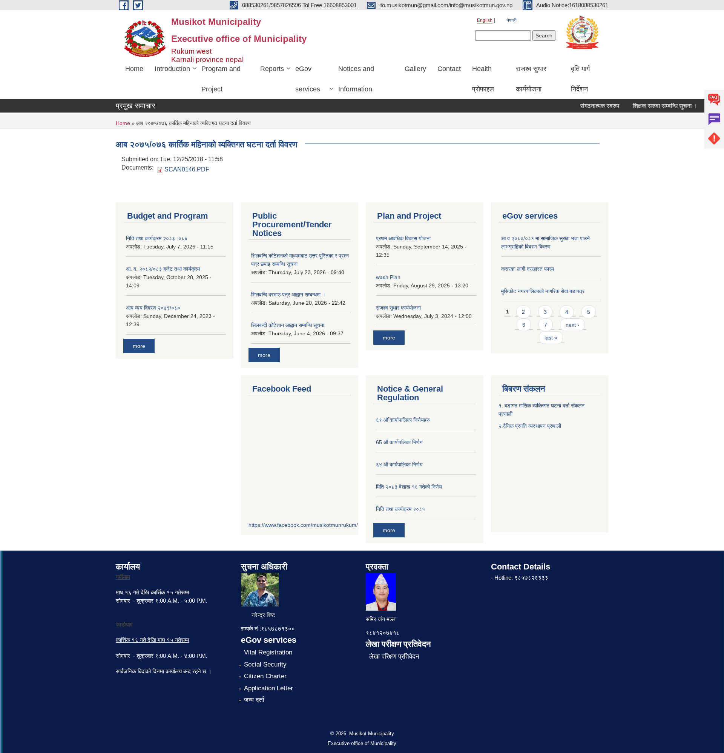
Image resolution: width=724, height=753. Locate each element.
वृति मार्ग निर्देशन (580, 79)
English (484, 20)
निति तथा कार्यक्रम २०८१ (400, 509)
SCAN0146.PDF (186, 169)
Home (134, 69)
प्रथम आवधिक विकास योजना (403, 238)
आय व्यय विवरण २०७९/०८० (153, 308)
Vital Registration (268, 652)
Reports (272, 69)
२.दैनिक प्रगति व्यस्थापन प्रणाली (530, 426)
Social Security (265, 664)
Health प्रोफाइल (483, 79)
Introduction (172, 69)
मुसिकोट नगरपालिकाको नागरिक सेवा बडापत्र (542, 291)
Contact (449, 69)
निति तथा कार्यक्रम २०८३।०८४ (156, 238)
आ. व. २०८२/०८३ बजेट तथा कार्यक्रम (163, 269)
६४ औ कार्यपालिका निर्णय (399, 464)
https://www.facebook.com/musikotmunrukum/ (303, 525)
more (139, 346)
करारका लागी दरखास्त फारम (527, 269)
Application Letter (268, 688)
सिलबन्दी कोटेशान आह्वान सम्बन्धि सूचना (287, 325)
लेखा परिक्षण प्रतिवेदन (394, 656)
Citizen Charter (265, 676)
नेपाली (511, 20)
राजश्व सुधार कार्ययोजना (531, 79)
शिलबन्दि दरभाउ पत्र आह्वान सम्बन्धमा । (288, 295)
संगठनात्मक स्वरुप (592, 106)
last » (551, 338)
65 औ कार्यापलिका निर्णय (399, 442)
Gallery (415, 69)
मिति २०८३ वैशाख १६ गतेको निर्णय (409, 487)
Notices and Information (356, 79)
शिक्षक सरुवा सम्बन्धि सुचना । (657, 106)
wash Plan (388, 277)
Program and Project (221, 79)
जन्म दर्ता (254, 700)
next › (572, 325)
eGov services (307, 79)
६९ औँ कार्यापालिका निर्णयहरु (403, 420)
